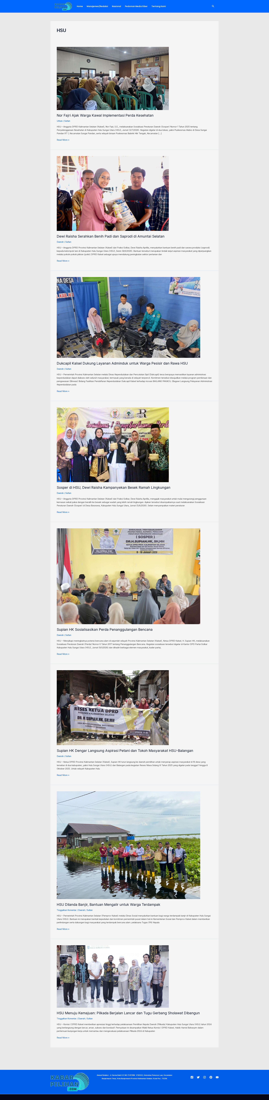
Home (80, 6)
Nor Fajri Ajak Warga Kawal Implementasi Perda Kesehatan (105, 115)
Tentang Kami (158, 6)
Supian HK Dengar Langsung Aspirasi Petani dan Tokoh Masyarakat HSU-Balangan (125, 750)
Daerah (60, 242)
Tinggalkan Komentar (66, 910)
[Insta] (204, 1077)
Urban (59, 121)
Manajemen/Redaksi (97, 6)
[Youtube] (217, 1077)
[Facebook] (192, 1077)
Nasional (116, 6)
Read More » (63, 139)
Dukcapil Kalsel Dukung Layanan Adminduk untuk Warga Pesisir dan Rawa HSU (122, 363)
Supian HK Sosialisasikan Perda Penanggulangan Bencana (105, 629)
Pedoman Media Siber (136, 6)
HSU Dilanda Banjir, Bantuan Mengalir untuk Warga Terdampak (108, 904)
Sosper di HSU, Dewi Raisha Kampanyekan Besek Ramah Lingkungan (113, 487)
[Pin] (210, 1077)
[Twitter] (198, 1077)
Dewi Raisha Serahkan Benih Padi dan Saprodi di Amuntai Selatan (110, 236)
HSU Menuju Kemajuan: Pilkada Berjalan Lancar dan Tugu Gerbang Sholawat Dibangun (128, 1013)
